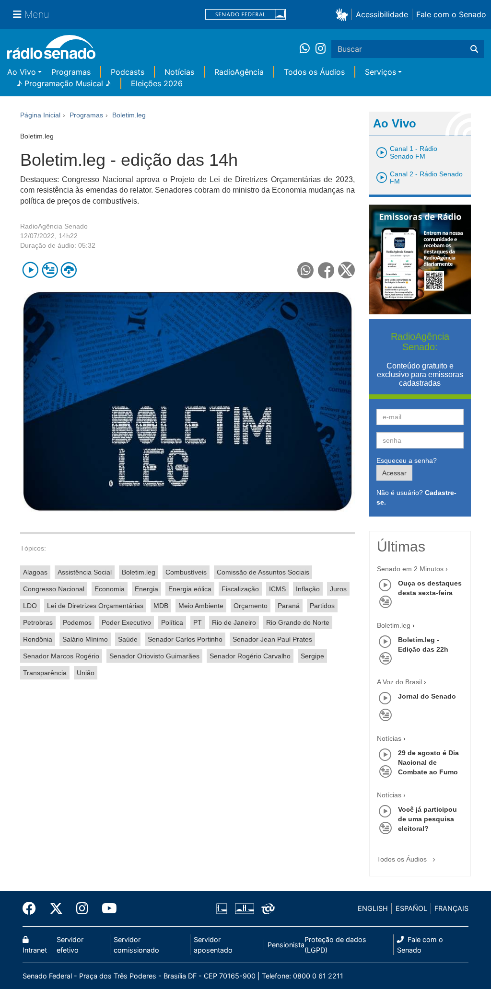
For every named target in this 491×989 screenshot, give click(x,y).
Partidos (322, 606)
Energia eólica (189, 589)
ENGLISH (373, 908)
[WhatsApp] (308, 49)
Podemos (77, 622)
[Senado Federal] (245, 14)
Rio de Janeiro (234, 622)
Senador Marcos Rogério (61, 656)
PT (197, 622)
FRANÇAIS (451, 908)
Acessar (394, 473)
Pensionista (286, 945)
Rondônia (37, 639)
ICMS (277, 589)
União (85, 673)
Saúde (128, 639)
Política (172, 622)
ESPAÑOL (411, 908)
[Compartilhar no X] (346, 270)
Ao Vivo (21, 72)
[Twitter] (56, 908)
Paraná (289, 606)
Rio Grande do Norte (297, 622)
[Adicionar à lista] (49, 270)
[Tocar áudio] (30, 270)
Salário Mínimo (85, 639)
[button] (343, 14)
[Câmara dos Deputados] (223, 908)
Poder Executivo (126, 622)
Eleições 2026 (157, 83)
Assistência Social (85, 572)
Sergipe (312, 656)
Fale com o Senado (451, 14)
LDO (30, 606)
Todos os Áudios (314, 72)
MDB (160, 606)
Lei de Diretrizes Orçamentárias (95, 606)
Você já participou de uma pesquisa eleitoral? (427, 818)
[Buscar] (474, 49)
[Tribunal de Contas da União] (266, 908)
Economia (109, 589)
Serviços (380, 72)
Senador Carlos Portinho (185, 639)
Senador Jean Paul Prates (272, 639)
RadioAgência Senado (54, 226)
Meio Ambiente (200, 606)
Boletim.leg (138, 572)
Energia (146, 589)
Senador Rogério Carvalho (250, 656)
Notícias (179, 72)
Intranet (35, 950)
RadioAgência (239, 72)
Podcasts (127, 72)
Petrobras (38, 622)
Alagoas (35, 572)
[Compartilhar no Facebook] (326, 270)
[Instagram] (321, 49)
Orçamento (251, 606)
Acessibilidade (382, 14)
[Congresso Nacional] (244, 908)
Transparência (45, 673)
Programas (71, 72)
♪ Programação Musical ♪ (64, 83)
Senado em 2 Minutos (410, 569)
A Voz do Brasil (399, 682)
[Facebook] (33, 908)
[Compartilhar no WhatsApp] (306, 270)
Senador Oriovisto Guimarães (154, 656)
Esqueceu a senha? (406, 460)
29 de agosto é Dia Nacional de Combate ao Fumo (428, 762)
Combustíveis (186, 572)
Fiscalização (240, 589)
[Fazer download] (69, 270)
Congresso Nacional (53, 589)
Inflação (308, 589)
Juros (338, 589)
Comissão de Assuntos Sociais (263, 572)
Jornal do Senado (427, 696)
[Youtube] (106, 908)
